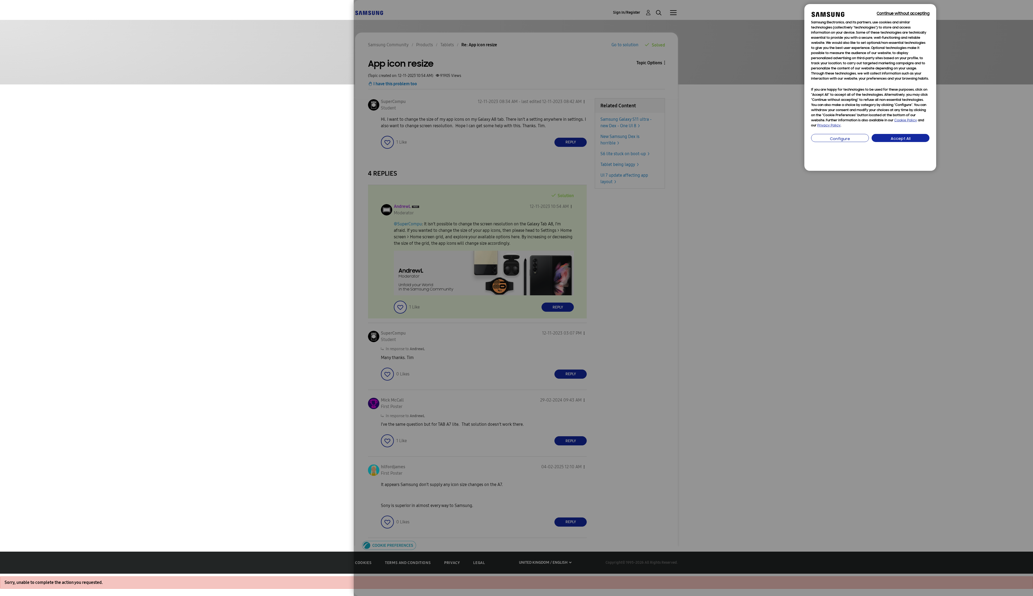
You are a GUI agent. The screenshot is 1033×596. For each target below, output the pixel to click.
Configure (840, 139)
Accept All (901, 139)
